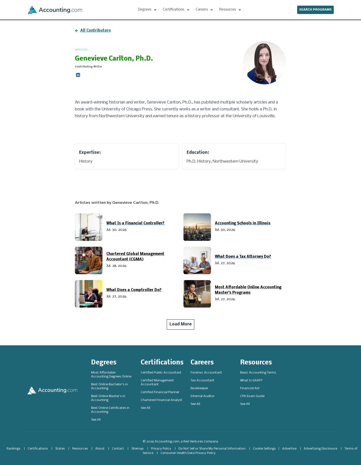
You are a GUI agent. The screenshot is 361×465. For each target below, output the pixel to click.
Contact (118, 448)
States (60, 448)
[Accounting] (54, 9)
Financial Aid (249, 388)
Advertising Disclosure (320, 448)
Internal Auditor (203, 396)
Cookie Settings (264, 448)
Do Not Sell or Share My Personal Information (212, 448)
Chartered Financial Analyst (161, 400)
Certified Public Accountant (161, 372)
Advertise (289, 448)
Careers (202, 363)
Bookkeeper (199, 388)
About (100, 448)
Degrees (103, 363)
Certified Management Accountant (157, 382)
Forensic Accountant (206, 372)
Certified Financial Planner (160, 392)
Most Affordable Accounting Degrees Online (111, 374)
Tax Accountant (202, 380)
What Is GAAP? (251, 380)
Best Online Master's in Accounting (108, 398)
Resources (256, 363)
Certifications (162, 363)
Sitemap (137, 448)
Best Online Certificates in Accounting (110, 409)
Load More (180, 324)
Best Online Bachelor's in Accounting (109, 386)
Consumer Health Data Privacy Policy (188, 453)
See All (96, 419)
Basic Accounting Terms (258, 372)
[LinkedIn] (78, 75)
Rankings (13, 448)
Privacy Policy (161, 448)
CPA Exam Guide (252, 396)
